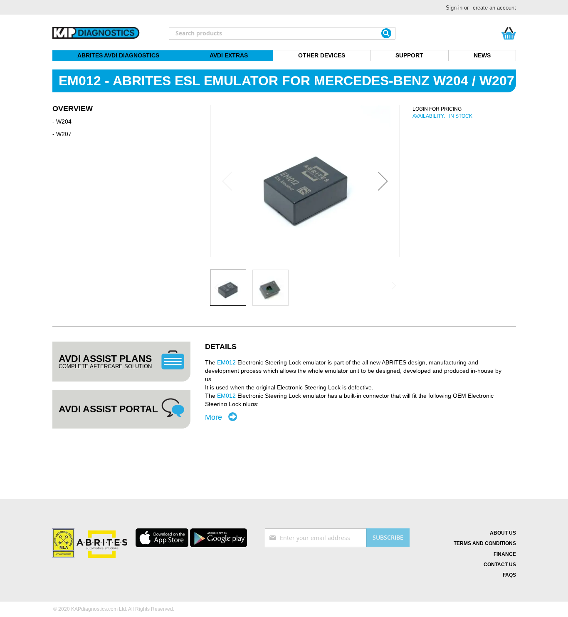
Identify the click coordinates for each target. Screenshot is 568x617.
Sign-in (454, 8)
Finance (505, 554)
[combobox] (282, 33)
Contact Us (500, 564)
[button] (383, 181)
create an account (494, 8)
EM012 (226, 362)
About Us (503, 533)
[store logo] (96, 33)
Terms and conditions (485, 543)
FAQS (509, 575)
